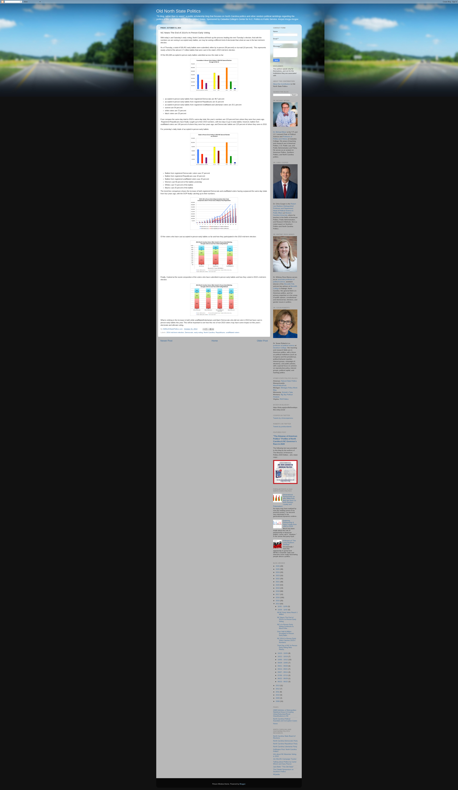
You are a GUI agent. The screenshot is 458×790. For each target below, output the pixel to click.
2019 (278, 588)
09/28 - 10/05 (283, 663)
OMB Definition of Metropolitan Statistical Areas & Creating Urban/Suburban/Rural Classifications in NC (284, 713)
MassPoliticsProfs (279, 385)
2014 (278, 604)
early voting (198, 332)
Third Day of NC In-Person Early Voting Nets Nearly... (287, 647)
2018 (278, 591)
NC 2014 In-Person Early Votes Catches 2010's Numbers (286, 640)
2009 (278, 698)
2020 (278, 585)
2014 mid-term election (175, 332)
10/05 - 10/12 (283, 660)
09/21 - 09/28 (283, 666)
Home (215, 340)
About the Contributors (281, 84)
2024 (278, 572)
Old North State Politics (178, 11)
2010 (278, 695)
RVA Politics (284, 399)
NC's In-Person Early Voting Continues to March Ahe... (285, 626)
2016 (278, 597)
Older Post (262, 340)
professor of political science (283, 345)
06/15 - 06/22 (283, 682)
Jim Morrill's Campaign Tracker (285, 759)
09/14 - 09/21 (283, 669)
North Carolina (209, 332)
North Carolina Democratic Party (285, 741)
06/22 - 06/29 (283, 678)
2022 (278, 579)
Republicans (220, 332)
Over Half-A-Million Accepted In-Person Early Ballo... (285, 633)
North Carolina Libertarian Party (285, 746)
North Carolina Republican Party (285, 744)
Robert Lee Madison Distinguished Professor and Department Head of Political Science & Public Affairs (284, 208)
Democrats (189, 332)
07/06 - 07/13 (283, 675)
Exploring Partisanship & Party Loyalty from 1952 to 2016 (290, 523)
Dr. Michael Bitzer (279, 132)
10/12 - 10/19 (283, 656)
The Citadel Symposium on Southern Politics (283, 770)
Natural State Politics (289, 381)
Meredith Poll (289, 284)
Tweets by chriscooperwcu (283, 418)
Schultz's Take (287, 392)
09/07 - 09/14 (283, 672)
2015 (278, 601)
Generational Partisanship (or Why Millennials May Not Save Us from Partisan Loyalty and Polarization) (284, 500)
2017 (278, 594)
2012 (278, 689)
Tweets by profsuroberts (282, 426)
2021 (278, 582)
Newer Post (166, 340)
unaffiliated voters (232, 332)
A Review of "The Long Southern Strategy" (289, 542)
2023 (278, 575)
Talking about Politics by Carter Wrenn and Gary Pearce (285, 763)
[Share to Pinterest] (213, 329)
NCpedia (276, 774)
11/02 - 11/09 (283, 606)
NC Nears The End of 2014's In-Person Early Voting (286, 619)
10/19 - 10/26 (283, 653)
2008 (278, 701)
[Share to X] (208, 329)
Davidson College (279, 348)
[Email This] (204, 329)
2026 (278, 566)
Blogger (242, 784)
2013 (278, 685)
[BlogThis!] (206, 329)
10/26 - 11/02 (283, 610)
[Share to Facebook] (210, 329)
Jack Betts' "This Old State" (283, 767)
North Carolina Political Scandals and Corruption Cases (285, 720)
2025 (278, 569)
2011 (278, 692)
